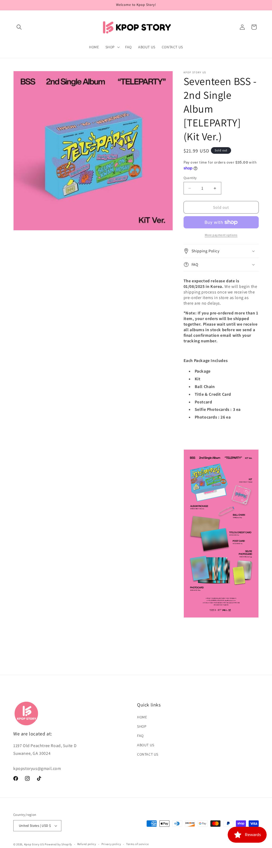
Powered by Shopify (58, 844)
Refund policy (86, 844)
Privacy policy (111, 844)
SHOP (141, 726)
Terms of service (137, 844)
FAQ (140, 735)
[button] (19, 27)
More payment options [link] (221, 235)
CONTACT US (147, 754)
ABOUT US (145, 745)
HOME (142, 717)
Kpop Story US (34, 844)
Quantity (190, 178)
